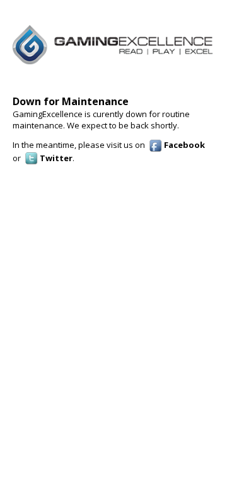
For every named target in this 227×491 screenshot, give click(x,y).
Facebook (183, 144)
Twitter (55, 158)
